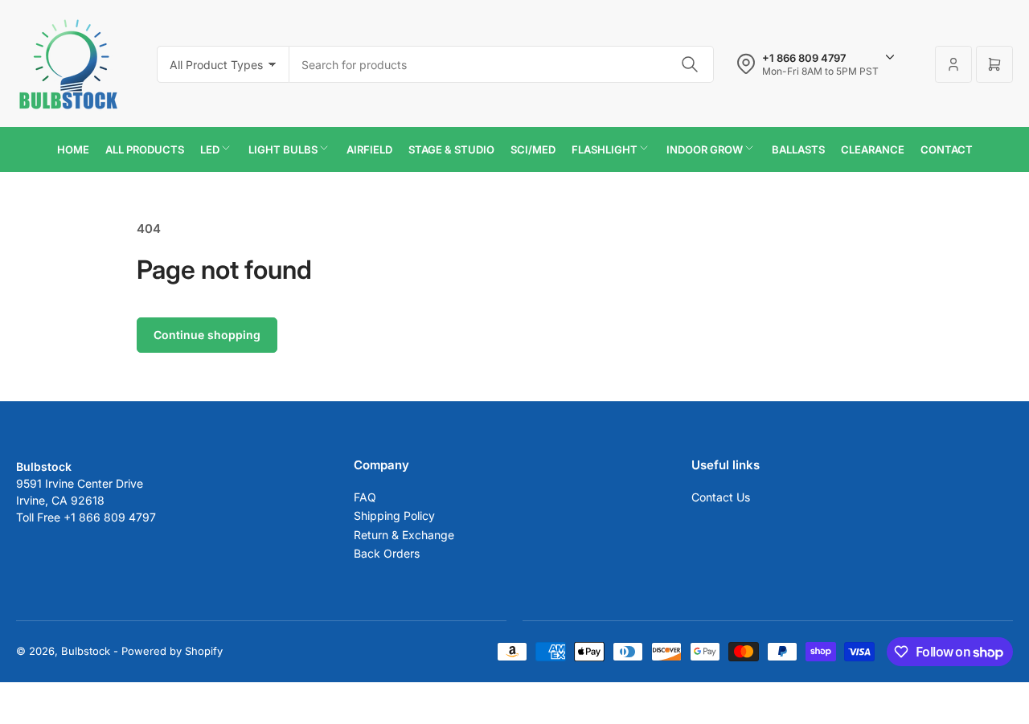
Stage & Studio (451, 149)
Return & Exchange (404, 535)
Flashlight (604, 149)
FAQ (365, 497)
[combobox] (501, 64)
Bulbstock (85, 650)
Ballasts (798, 149)
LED (209, 149)
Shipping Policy (394, 515)
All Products (144, 149)
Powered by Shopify (172, 650)
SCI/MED (532, 149)
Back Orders (387, 553)
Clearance (872, 149)
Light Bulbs (283, 149)
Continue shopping (207, 335)
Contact (946, 149)
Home (73, 149)
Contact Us (720, 497)
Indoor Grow (704, 149)
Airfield (369, 149)
